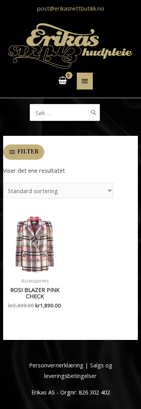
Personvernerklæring (56, 365)
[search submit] (94, 112)
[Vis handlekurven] (62, 80)
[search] (65, 112)
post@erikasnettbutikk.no (70, 8)
